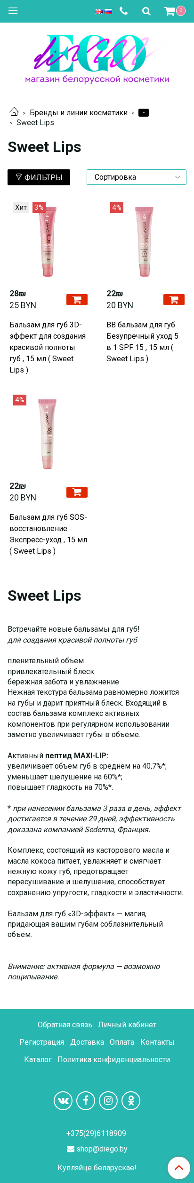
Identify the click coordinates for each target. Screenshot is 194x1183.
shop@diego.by (102, 1148)
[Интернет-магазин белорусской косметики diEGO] (97, 57)
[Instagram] (108, 1100)
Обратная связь (65, 1024)
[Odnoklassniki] (130, 1100)
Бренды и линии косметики (79, 112)
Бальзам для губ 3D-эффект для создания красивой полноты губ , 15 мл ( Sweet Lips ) (47, 347)
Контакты (157, 1042)
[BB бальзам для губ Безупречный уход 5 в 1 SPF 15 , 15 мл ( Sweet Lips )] (145, 241)
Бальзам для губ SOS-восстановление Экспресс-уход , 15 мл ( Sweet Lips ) (48, 534)
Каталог (38, 1059)
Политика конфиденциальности (113, 1059)
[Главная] (14, 112)
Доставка (87, 1042)
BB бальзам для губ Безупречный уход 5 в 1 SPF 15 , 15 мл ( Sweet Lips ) (142, 341)
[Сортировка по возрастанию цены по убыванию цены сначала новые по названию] (136, 177)
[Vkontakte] (63, 1100)
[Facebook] (85, 1100)
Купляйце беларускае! (97, 1168)
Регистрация (41, 1042)
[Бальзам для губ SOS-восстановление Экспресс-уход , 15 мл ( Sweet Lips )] (48, 434)
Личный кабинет (127, 1024)
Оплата (122, 1042)
